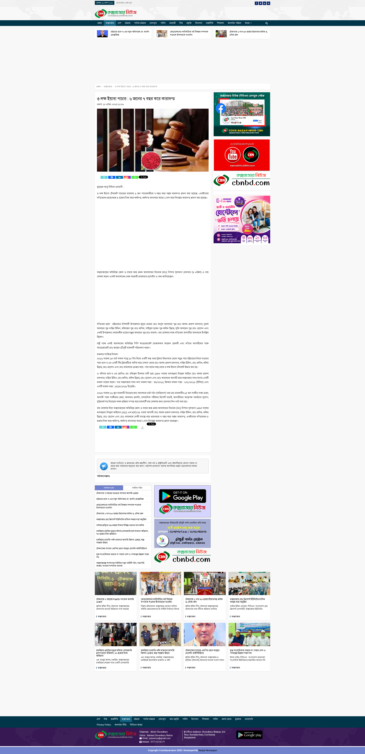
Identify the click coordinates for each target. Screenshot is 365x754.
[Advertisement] (85, 63)
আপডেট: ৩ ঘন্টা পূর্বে (125, 3)
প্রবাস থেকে (226, 719)
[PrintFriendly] (104, 177)
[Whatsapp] (134, 177)
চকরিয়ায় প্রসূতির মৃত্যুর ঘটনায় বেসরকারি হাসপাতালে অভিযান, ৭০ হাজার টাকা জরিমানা (114, 653)
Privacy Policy (104, 724)
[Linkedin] (119, 177)
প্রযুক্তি (188, 23)
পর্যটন (163, 23)
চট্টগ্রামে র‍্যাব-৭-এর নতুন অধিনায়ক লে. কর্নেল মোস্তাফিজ (120, 499)
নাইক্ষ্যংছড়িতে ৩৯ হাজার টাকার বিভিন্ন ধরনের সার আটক (120, 525)
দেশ (119, 23)
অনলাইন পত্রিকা (234, 23)
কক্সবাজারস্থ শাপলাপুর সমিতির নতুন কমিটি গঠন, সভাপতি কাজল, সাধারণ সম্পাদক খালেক (120, 564)
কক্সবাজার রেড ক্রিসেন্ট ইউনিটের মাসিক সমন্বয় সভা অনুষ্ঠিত (121, 519)
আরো (247, 23)
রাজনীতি (209, 23)
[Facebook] (111, 177)
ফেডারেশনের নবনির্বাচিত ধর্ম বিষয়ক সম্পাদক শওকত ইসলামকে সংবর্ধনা (157, 600)
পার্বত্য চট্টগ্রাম (140, 23)
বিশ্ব (181, 23)
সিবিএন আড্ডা (136, 724)
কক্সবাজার (110, 23)
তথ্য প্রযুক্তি (174, 719)
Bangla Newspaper (207, 750)
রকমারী (172, 23)
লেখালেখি (249, 719)
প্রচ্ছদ (99, 23)
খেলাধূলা (153, 23)
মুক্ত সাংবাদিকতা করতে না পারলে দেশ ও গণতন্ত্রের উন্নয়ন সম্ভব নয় (247, 651)
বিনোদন (198, 23)
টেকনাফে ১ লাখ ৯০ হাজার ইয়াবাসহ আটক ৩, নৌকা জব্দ (119, 513)
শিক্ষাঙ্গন (220, 23)
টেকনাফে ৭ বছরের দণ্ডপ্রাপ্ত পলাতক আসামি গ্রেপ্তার (117, 493)
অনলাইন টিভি (120, 724)
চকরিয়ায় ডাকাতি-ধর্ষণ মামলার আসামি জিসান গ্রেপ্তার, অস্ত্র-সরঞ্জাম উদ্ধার (157, 651)
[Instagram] (127, 177)
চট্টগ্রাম (127, 23)
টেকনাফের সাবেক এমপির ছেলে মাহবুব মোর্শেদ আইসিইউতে (121, 548)
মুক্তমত (238, 719)
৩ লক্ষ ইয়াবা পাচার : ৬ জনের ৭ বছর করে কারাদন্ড (136, 98)
